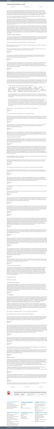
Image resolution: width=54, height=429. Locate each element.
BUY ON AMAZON (41, 394)
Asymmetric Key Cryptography (11, 404)
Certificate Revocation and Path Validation (13, 405)
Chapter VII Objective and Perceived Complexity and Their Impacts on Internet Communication (12, 419)
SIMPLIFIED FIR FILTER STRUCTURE (40, 421)
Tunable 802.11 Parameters (24, 418)
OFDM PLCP (22, 415)
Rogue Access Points (24, 416)
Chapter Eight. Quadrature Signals (39, 416)
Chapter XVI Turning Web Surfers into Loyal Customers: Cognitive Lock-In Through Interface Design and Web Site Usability (13, 424)
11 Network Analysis (24, 417)
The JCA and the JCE (10, 403)
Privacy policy (45, 427)
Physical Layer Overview (24, 414)
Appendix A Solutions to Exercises (11, 406)
